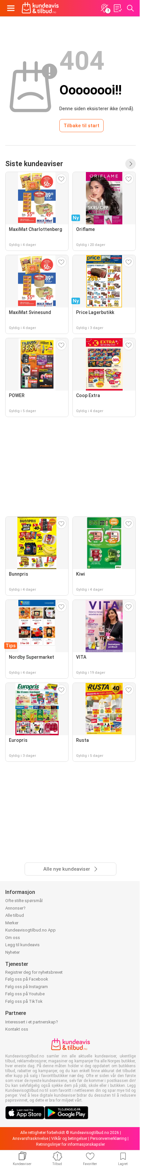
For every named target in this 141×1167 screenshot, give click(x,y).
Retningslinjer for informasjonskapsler (70, 1144)
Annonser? (15, 908)
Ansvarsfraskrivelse (30, 1138)
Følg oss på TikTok (24, 1001)
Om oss (12, 937)
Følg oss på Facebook (26, 979)
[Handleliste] (117, 8)
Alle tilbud (14, 915)
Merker (11, 922)
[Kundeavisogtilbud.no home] (40, 8)
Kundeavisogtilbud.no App (30, 930)
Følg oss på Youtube (25, 993)
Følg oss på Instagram (26, 986)
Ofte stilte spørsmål (24, 900)
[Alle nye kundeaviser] (130, 164)
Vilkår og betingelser (69, 1138)
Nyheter (12, 952)
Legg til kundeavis (22, 944)
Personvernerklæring (108, 1138)
